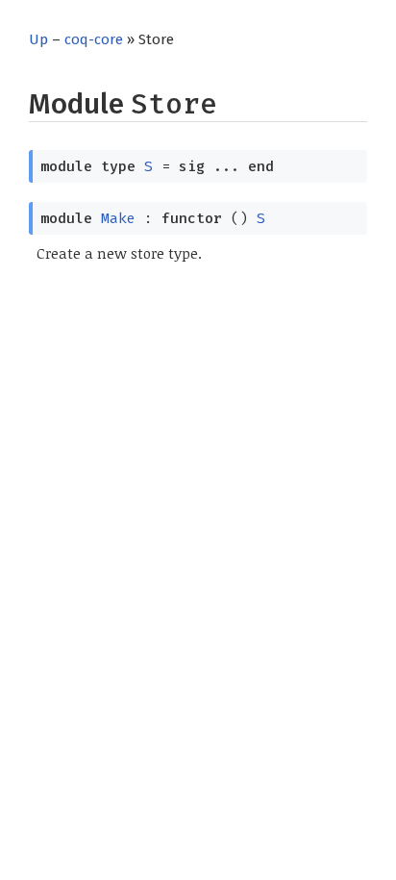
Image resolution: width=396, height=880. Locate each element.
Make (118, 218)
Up (38, 39)
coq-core (93, 39)
